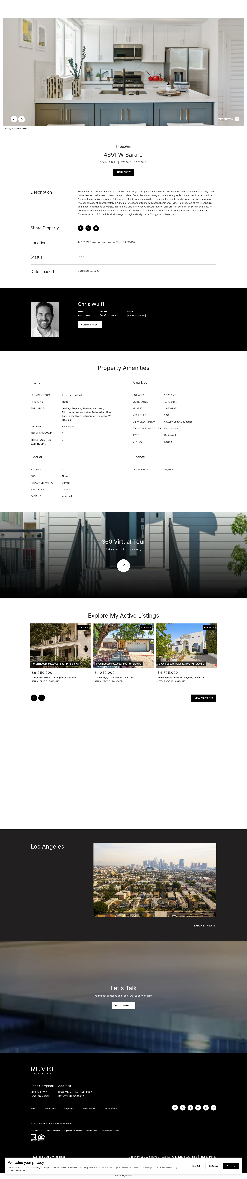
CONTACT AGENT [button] (90, 324)
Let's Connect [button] (123, 1005)
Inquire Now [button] (124, 172)
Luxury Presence (55, 1156)
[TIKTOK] (190, 1108)
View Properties (204, 698)
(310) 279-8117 (39, 1092)
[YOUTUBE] (213, 1108)
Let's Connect (110, 1109)
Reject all (196, 1166)
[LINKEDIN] (198, 1108)
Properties (69, 1108)
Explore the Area (205, 925)
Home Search (89, 1108)
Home (33, 1108)
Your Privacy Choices (123, 1176)
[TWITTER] (183, 1108)
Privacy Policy (208, 1156)
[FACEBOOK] (175, 1108)
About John (50, 1108)
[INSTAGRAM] (206, 1108)
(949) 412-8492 (108, 315)
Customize (213, 1166)
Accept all (231, 1166)
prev (14, 119)
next (21, 119)
